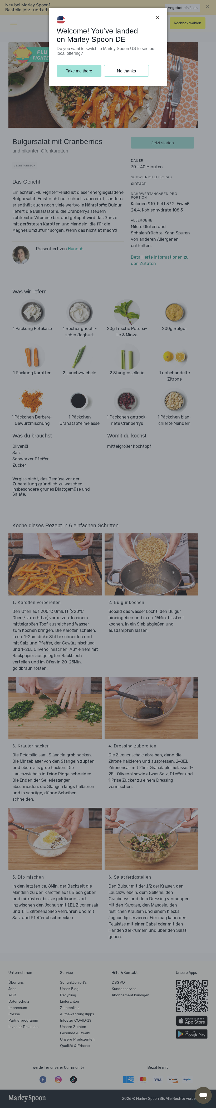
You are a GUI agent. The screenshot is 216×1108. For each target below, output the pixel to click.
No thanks (126, 71)
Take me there (79, 71)
